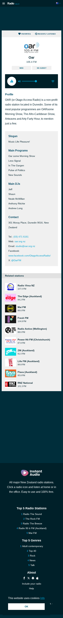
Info (42, 598)
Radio (13, 3)
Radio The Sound (32, 514)
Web (21, 68)
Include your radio (31, 583)
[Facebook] (24, 578)
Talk (32, 565)
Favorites (26, 34)
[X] (28, 578)
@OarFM (16, 260)
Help (31, 588)
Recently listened (47, 34)
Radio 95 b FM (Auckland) (33, 528)
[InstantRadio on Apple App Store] (37, 578)
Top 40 (32, 551)
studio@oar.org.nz (25, 246)
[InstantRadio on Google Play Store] (33, 578)
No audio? (41, 68)
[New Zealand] (58, 3)
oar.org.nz (20, 241)
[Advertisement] (31, 18)
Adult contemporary (32, 546)
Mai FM (33, 533)
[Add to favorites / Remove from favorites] (53, 82)
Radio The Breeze (32, 523)
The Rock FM (32, 518)
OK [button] (26, 606)
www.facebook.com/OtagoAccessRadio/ (29, 255)
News (32, 560)
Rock (32, 555)
